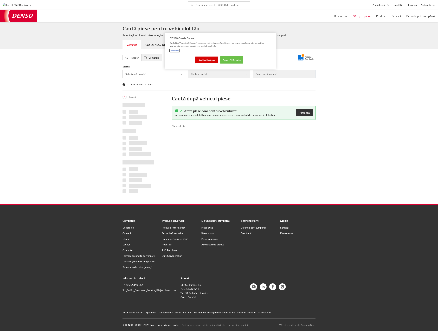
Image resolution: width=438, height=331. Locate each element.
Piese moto (207, 233)
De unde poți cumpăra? (420, 16)
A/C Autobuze (169, 250)
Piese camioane (209, 238)
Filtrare (187, 312)
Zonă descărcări (380, 5)
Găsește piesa (362, 16)
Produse (381, 16)
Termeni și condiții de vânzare (139, 255)
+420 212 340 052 (133, 284)
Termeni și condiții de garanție (139, 261)
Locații (126, 244)
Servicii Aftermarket (173, 233)
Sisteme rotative (246, 312)
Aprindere (150, 312)
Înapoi (132, 97)
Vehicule (132, 44)
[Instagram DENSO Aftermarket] (282, 286)
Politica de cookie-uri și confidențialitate (203, 325)
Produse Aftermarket (173, 227)
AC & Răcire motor (133, 312)
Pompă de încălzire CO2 (175, 238)
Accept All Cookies (232, 59)
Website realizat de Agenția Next (297, 325)
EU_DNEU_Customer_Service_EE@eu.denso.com (149, 290)
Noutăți (398, 5)
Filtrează (304, 112)
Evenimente (286, 233)
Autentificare (428, 5)
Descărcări (246, 233)
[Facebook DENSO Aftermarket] (272, 286)
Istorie (126, 238)
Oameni (127, 233)
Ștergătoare (264, 312)
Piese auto (207, 227)
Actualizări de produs (212, 244)
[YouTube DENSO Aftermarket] (253, 286)
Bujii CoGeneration (172, 255)
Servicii (396, 16)
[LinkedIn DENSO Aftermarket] (263, 286)
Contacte (128, 250)
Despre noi (340, 16)
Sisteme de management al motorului (214, 312)
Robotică (166, 244)
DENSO (18, 16)
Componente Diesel (170, 312)
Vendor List (174, 50)
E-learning (411, 5)
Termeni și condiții (238, 325)
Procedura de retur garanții (137, 267)
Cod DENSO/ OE (155, 44)
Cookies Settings (207, 59)
